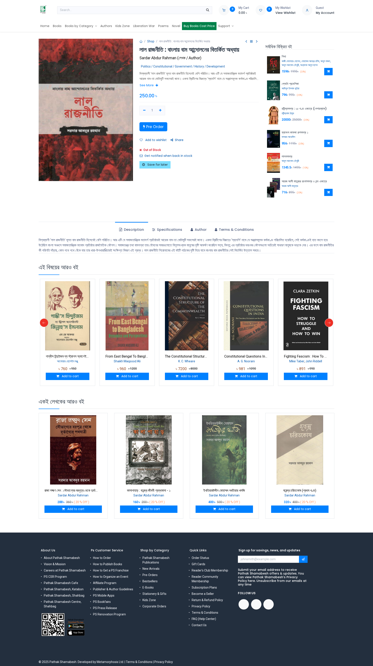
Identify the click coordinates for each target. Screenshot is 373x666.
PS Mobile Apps (103, 595)
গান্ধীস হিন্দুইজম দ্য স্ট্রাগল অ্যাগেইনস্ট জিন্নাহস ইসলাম (67, 356)
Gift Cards (198, 564)
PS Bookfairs (102, 601)
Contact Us (199, 625)
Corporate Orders (154, 606)
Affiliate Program (104, 583)
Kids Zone (149, 600)
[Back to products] (251, 41)
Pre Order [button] (154, 126)
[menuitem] (45, 26)
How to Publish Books (107, 564)
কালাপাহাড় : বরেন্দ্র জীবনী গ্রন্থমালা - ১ (149, 490)
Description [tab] (133, 229)
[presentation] (44, 322)
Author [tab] (200, 229)
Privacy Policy (201, 606)
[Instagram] (268, 604)
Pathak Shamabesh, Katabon (64, 589)
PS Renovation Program (109, 614)
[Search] (207, 10)
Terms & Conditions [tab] (236, 229)
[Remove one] (144, 110)
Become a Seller (203, 593)
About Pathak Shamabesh (62, 558)
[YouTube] (256, 604)
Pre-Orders (150, 575)
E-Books (148, 587)
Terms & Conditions (205, 612)
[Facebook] (244, 604)
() (170, 58)
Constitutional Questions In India (246, 356)
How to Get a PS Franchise (111, 570)
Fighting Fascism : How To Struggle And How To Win (305, 356)
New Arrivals (151, 568)
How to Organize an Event (110, 576)
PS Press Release (105, 608)
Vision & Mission (55, 564)
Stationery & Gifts (154, 593)
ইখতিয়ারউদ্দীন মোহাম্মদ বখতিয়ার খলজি (224, 490)
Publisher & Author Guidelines (113, 589)
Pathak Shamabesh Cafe (61, 583)
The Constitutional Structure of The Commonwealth (187, 356)
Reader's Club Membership (210, 570)
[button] (328, 71)
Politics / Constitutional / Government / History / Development (183, 66)
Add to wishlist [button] (155, 140)
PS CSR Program (55, 576)
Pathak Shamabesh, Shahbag (64, 595)
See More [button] (147, 85)
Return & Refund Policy (207, 600)
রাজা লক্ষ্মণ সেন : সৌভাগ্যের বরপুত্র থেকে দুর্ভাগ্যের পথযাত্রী (73, 490)
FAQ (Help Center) (204, 619)
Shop (150, 41)
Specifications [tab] (169, 229)
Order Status (200, 558)
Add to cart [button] (70, 376)
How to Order (102, 558)
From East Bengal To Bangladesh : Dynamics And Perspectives (127, 356)
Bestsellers (150, 581)
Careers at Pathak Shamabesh (65, 570)
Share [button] (179, 140)
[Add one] (160, 110)
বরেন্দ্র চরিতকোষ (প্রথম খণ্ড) (299, 490)
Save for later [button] (157, 164)
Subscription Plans (204, 587)
